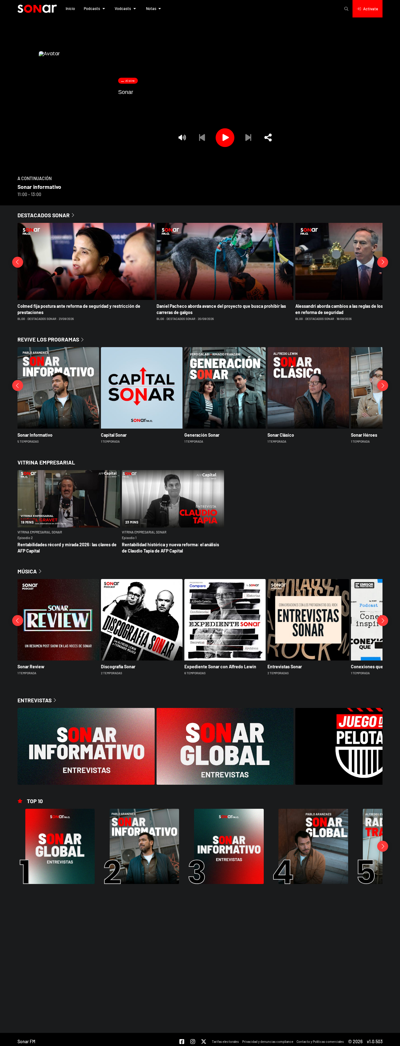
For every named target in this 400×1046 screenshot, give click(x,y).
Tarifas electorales (225, 1041)
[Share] (268, 137)
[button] (70, 8)
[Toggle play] (225, 137)
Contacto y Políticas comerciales (320, 1041)
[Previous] (202, 137)
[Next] (248, 137)
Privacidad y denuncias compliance (267, 1041)
